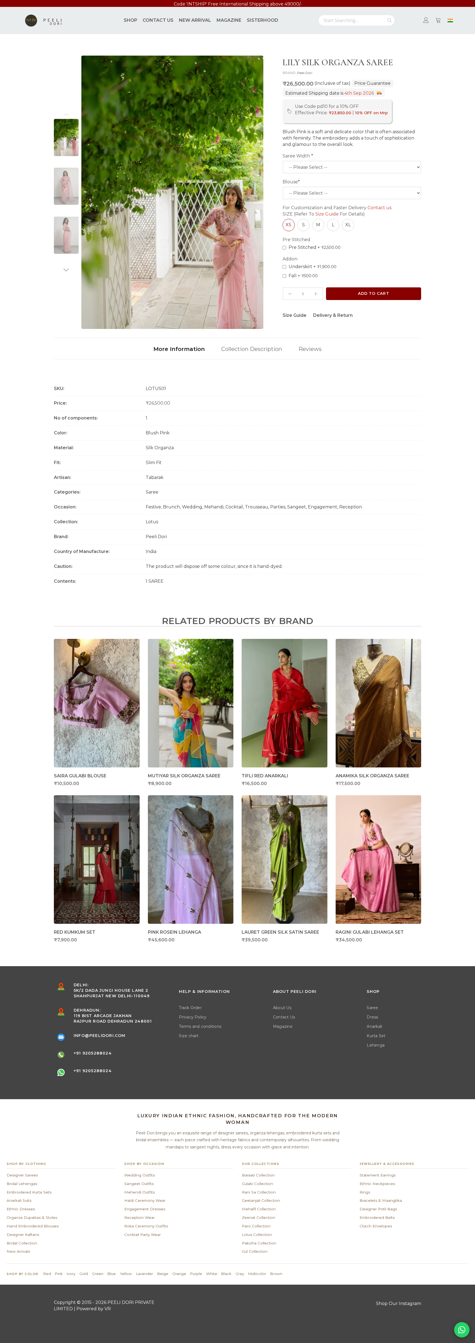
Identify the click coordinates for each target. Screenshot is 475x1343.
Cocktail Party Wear (142, 1234)
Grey (240, 1273)
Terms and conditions (200, 1026)
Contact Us (284, 1017)
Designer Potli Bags (378, 1209)
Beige (162, 1273)
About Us (282, 1007)
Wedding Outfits (139, 1175)
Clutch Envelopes (376, 1226)
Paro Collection (256, 1226)
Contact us (379, 207)
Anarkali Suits (19, 1200)
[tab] (179, 348)
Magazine (282, 1026)
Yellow (126, 1273)
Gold (83, 1273)
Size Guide (327, 214)
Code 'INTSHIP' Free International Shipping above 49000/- (238, 4)
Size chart (188, 1035)
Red (47, 1273)
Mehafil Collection (259, 1209)
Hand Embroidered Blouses (33, 1226)
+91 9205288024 (93, 1053)
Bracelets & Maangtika (381, 1200)
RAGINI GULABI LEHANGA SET (370, 932)
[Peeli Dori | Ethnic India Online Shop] (44, 20)
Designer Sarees (22, 1175)
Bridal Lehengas (22, 1183)
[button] (66, 114)
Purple (196, 1273)
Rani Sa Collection (259, 1192)
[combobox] (356, 20)
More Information (179, 349)
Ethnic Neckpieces (377, 1183)
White (211, 1273)
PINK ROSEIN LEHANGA (174, 932)
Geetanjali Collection (261, 1200)
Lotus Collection (257, 1234)
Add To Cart (373, 293)
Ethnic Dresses (21, 1209)
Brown (276, 1273)
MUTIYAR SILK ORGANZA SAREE (184, 775)
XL (348, 224)
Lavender (144, 1273)
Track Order (190, 1007)
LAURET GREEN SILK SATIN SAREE (280, 932)
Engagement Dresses (144, 1209)
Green (97, 1273)
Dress (372, 1017)
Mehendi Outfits (139, 1192)
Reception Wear (139, 1217)
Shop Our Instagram (398, 1303)
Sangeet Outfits (139, 1183)
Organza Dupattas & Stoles (32, 1217)
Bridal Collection (22, 1243)
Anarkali (374, 1026)
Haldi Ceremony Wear (144, 1200)
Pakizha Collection (259, 1243)
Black (226, 1273)
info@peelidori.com (100, 1035)
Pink (59, 1273)
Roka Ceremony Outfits (146, 1226)
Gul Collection (254, 1251)
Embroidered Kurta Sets (29, 1192)
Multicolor (257, 1273)
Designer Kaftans (23, 1234)
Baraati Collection (258, 1175)
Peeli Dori (304, 73)
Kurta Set (376, 1035)
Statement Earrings (378, 1175)
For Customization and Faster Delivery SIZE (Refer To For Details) (337, 211)
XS (288, 224)
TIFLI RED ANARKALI (265, 775)
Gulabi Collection (257, 1183)
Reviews (310, 349)
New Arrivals (18, 1251)
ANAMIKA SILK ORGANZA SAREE (372, 775)
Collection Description (251, 349)
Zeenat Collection (258, 1217)
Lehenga (376, 1045)
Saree (372, 1007)
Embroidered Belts (377, 1217)
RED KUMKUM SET (74, 932)
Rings (365, 1192)
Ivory (71, 1273)
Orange (179, 1273)
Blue (111, 1273)
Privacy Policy (192, 1017)
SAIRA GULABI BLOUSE (80, 775)
